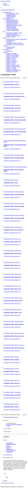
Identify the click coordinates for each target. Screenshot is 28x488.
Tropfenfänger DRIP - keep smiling (12, 395)
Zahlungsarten (9, 452)
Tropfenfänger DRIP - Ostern (10, 182)
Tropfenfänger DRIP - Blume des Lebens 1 (13, 336)
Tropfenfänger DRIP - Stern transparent (13, 229)
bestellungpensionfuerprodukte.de (14, 424)
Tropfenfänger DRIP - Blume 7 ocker (12, 312)
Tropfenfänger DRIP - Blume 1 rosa (12, 241)
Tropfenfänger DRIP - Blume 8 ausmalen (13, 324)
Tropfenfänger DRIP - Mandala (11, 359)
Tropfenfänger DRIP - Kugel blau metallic (13, 157)
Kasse (4, 3)
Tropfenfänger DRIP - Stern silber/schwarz (13, 96)
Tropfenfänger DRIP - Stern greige (11, 108)
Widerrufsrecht (9, 449)
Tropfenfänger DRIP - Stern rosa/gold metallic (14, 131)
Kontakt (8, 425)
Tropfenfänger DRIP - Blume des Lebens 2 (13, 347)
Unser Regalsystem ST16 (7, 454)
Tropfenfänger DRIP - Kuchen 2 (11, 371)
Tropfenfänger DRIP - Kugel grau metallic (13, 206)
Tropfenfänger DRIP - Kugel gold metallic (13, 194)
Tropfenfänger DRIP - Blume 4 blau (12, 277)
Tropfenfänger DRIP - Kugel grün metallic (13, 218)
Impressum (8, 446)
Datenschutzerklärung (11, 444)
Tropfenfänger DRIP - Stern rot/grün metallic (14, 119)
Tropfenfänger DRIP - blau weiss (11, 383)
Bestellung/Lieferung (11, 450)
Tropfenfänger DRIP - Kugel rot (11, 84)
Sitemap (8, 448)
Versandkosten (9, 442)
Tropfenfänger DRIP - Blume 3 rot (11, 265)
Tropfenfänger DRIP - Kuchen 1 (11, 406)
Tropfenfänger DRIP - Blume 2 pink (12, 253)
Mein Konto (6, 5)
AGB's (7, 445)
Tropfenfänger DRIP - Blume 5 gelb (12, 288)
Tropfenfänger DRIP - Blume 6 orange (12, 300)
